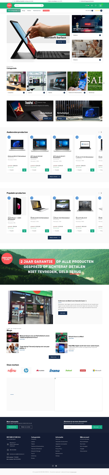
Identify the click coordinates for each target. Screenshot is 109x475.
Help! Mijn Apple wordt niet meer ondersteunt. (84, 346)
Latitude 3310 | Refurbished (61, 218)
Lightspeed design (65, 472)
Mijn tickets (82, 444)
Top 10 (32, 453)
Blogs (23, 10)
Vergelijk (11, 170)
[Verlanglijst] (95, 5)
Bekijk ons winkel (25, 427)
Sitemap (57, 456)
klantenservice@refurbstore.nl (17, 454)
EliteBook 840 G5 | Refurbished (40, 218)
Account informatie (84, 439)
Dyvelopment (73, 472)
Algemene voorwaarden (61, 444)
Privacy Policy (59, 448)
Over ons (58, 439)
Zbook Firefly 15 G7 (81, 218)
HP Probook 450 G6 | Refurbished (36, 157)
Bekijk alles (54, 357)
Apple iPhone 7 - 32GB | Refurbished (14, 218)
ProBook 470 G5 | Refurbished (84, 157)
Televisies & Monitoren (36, 448)
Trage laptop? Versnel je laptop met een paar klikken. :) (34, 347)
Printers (33, 458)
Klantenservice (37, 10)
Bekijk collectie (53, 176)
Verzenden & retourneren (62, 441)
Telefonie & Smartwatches (37, 446)
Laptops (33, 441)
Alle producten (83, 451)
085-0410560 (13, 450)
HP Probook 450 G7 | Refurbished (59, 157)
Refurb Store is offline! (76, 336)
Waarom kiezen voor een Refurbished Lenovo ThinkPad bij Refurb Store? (34, 336)
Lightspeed (57, 472)
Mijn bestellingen (84, 441)
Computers (33, 439)
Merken (29, 10)
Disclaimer (58, 446)
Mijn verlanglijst (83, 446)
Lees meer (62, 313)
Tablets (33, 444)
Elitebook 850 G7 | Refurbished (17, 156)
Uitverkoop (46, 10)
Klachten (58, 451)
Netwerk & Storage (35, 451)
